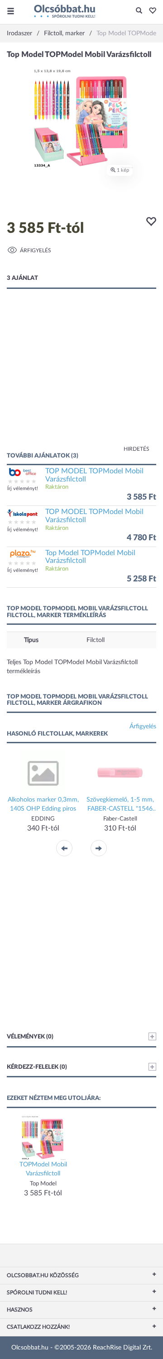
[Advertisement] (81, 379)
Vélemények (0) (30, 1037)
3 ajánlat (22, 278)
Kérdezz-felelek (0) (37, 1067)
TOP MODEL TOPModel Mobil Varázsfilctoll (94, 475)
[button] (150, 11)
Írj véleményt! (22, 488)
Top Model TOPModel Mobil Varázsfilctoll (90, 557)
